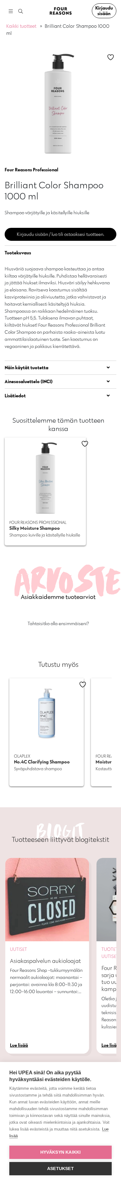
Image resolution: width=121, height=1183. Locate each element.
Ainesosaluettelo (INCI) (28, 381)
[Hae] (20, 11)
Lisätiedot (15, 396)
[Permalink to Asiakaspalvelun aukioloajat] (47, 899)
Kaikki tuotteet (21, 26)
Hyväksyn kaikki (60, 1152)
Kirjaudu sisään (104, 10)
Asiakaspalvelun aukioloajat (45, 960)
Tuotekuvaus (18, 253)
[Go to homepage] (60, 11)
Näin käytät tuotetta (26, 367)
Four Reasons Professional (31, 170)
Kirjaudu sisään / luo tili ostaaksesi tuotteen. (60, 234)
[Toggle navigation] (10, 10)
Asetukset (60, 1168)
